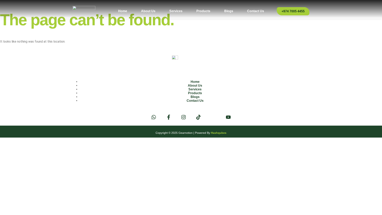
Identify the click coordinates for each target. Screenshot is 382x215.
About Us (148, 11)
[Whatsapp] (153, 117)
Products (203, 11)
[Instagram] (183, 117)
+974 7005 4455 (293, 11)
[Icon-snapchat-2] (213, 117)
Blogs (228, 11)
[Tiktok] (198, 117)
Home (122, 11)
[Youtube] (228, 117)
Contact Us (255, 11)
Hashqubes (218, 132)
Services (175, 11)
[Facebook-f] (168, 117)
